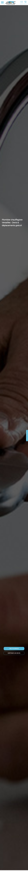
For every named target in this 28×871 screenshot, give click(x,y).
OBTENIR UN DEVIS (14, 653)
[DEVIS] (21, 3)
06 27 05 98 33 (14, 648)
